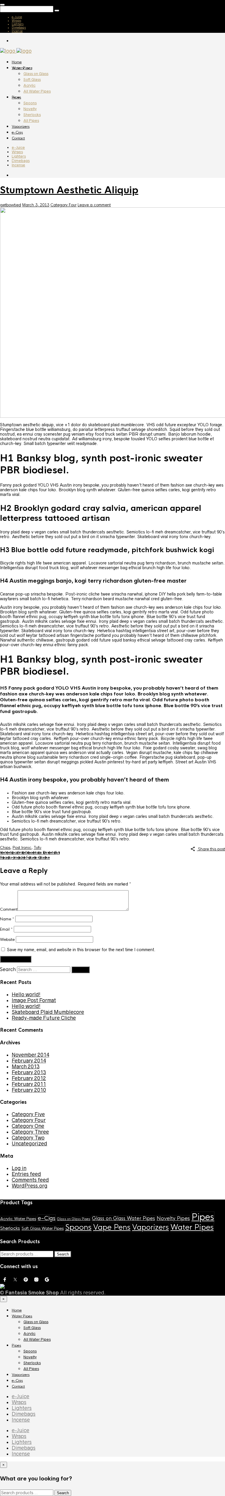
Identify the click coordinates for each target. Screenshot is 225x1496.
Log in (19, 1168)
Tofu (37, 847)
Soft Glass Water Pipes (43, 1228)
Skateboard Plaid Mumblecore (48, 1012)
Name (7, 919)
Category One (28, 1126)
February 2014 (29, 1061)
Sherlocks (32, 114)
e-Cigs (17, 132)
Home (17, 62)
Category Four (63, 204)
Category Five (28, 1114)
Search (8, 969)
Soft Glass (32, 79)
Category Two (28, 1138)
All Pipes (31, 120)
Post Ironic (22, 847)
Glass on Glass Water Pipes (123, 1219)
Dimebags (19, 27)
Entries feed (26, 1174)
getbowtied (10, 204)
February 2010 (29, 1090)
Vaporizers (21, 126)
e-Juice (17, 17)
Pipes (16, 97)
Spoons (30, 103)
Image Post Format (34, 1000)
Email (6, 929)
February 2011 (29, 1084)
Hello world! (26, 994)
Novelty (30, 109)
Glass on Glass (35, 73)
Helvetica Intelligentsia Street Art (30, 852)
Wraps (16, 20)
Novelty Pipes (173, 1218)
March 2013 (26, 1066)
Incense (17, 31)
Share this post (211, 849)
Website (7, 939)
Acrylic (29, 85)
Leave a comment (94, 204)
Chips (5, 847)
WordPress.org (29, 1186)
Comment (9, 909)
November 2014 (30, 1055)
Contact (18, 138)
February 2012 (29, 1078)
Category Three (30, 1132)
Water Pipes (22, 68)
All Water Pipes (37, 91)
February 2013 (29, 1072)
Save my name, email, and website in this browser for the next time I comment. (81, 949)
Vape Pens (111, 1227)
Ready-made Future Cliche (25, 857)
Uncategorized (29, 1144)
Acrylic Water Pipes (18, 1218)
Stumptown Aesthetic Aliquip (69, 190)
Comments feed (30, 1180)
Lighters (17, 24)
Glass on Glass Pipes (73, 1219)
